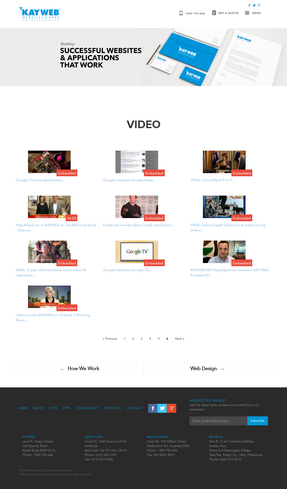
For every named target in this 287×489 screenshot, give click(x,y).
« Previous (110, 339)
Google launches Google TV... (127, 270)
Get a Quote (228, 13)
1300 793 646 (195, 13)
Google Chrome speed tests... (40, 180)
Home (23, 408)
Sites (53, 408)
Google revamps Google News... (129, 180)
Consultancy (87, 408)
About (38, 408)
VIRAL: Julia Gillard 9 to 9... (212, 180)
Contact (135, 408)
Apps (66, 408)
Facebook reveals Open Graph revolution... (138, 225)
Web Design (207, 368)
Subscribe (257, 421)
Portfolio (113, 408)
